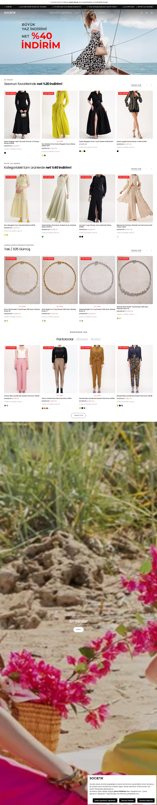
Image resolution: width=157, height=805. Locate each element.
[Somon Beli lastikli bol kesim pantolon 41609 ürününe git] (22, 369)
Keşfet (78, 629)
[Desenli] (5, 405)
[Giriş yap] (147, 13)
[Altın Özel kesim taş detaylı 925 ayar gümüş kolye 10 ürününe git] (22, 280)
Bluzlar (95, 339)
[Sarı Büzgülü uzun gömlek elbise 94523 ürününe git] (22, 198)
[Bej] (118, 237)
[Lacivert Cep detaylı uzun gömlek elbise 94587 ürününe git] (97, 198)
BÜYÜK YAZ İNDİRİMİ (145, 7)
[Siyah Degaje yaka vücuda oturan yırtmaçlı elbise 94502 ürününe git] (22, 115)
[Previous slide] (5, 42)
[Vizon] (45, 408)
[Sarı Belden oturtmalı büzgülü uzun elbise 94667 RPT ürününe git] (60, 115)
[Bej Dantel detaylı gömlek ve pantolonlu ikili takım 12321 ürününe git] (135, 198)
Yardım (9, 7)
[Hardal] (80, 408)
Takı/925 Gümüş (89, 13)
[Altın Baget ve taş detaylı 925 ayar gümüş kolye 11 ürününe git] (60, 280)
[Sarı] (43, 155)
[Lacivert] (80, 151)
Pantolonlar (65, 339)
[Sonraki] (151, 85)
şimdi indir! (74, 2)
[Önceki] (9, 374)
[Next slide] (152, 42)
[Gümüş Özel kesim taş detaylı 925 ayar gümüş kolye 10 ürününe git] (135, 280)
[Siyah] (5, 153)
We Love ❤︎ (102, 13)
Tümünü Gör (136, 85)
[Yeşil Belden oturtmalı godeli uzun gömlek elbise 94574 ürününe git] (60, 198)
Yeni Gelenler (55, 13)
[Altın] (7, 321)
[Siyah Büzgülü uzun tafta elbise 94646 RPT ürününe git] (97, 115)
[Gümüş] (5, 321)
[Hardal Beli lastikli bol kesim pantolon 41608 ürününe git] (97, 369)
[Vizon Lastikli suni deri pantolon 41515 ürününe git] (60, 369)
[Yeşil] (43, 237)
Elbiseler (82, 339)
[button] (141, 13)
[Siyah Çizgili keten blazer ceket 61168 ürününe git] (135, 115)
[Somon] (7, 405)
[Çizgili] (7, 235)
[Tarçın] (47, 408)
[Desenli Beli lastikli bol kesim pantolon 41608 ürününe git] (135, 369)
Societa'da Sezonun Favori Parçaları (78, 615)
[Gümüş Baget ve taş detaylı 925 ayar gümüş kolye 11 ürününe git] (97, 280)
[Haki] (45, 155)
